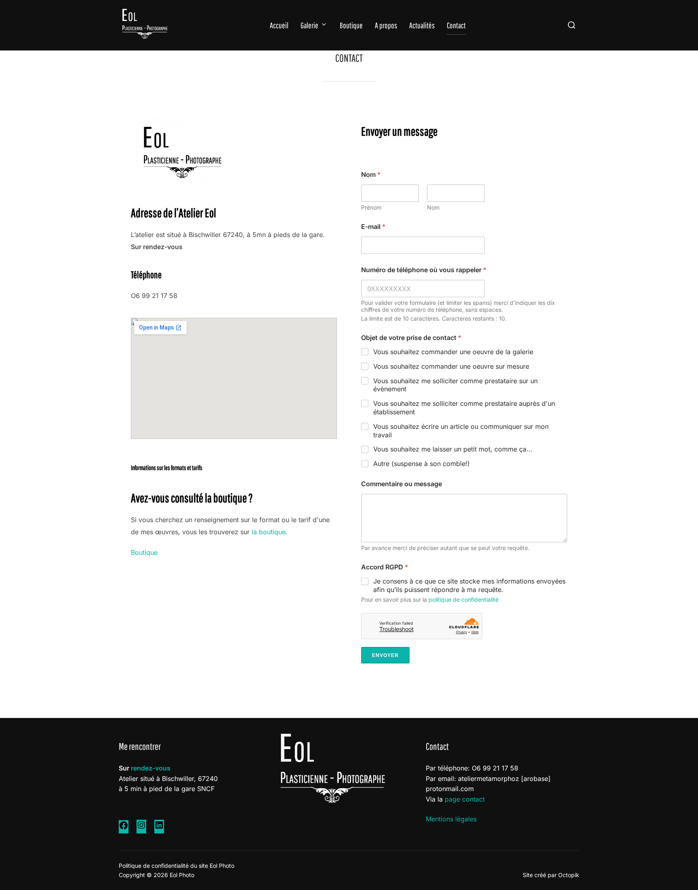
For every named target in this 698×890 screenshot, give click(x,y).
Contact (456, 25)
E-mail (373, 227)
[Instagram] (141, 827)
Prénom (371, 207)
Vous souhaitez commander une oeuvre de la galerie (453, 352)
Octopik (568, 874)
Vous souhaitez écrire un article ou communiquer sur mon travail (461, 430)
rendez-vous (150, 768)
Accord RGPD (384, 567)
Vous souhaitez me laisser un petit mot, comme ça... (452, 449)
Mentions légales (451, 819)
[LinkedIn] (159, 827)
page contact (465, 799)
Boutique (351, 25)
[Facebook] (123, 828)
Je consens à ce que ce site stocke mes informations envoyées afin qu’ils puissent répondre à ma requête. (469, 585)
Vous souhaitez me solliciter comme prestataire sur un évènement (455, 385)
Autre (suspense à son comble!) (421, 464)
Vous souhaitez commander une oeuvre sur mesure (451, 366)
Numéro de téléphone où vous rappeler (423, 270)
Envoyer (385, 655)
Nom (433, 207)
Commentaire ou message (401, 484)
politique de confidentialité (463, 599)
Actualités (422, 25)
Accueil (279, 25)
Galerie (309, 25)
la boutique (269, 532)
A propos (386, 25)
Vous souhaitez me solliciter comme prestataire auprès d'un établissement (464, 407)
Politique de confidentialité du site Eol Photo (176, 865)
